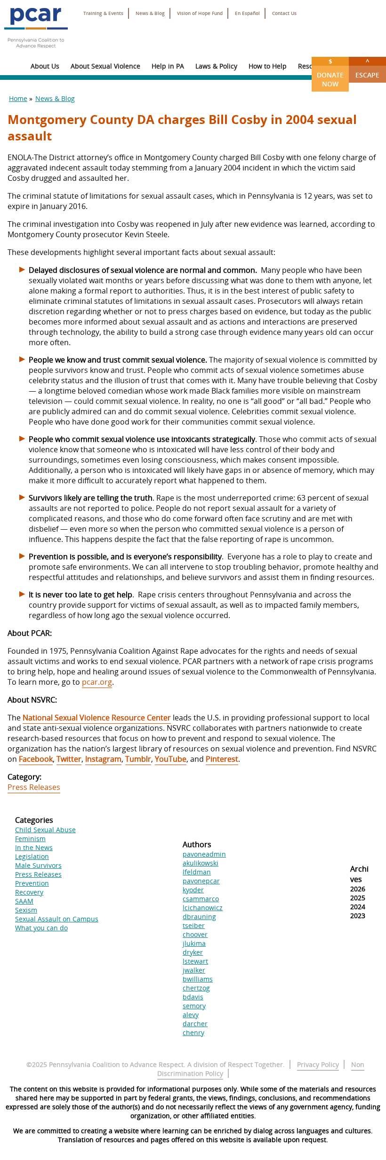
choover (195, 934)
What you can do (41, 927)
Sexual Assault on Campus (56, 918)
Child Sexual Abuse (45, 829)
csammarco (201, 898)
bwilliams (198, 978)
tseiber (194, 925)
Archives (359, 874)
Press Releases (34, 787)
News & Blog (150, 13)
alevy (191, 1014)
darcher (195, 1023)
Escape (367, 68)
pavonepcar (201, 880)
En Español (247, 13)
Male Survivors (38, 865)
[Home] (36, 51)
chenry (193, 1032)
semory (194, 1005)
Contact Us (284, 13)
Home (18, 98)
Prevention (32, 883)
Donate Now (330, 72)
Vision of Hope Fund (200, 13)
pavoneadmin (204, 854)
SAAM (24, 901)
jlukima (194, 943)
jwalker (194, 970)
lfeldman (197, 871)
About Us (45, 66)
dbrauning (199, 916)
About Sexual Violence (105, 66)
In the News (34, 847)
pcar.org (97, 682)
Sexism (26, 909)
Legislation (32, 856)
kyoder (193, 889)
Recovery (29, 892)
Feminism (30, 838)
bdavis (193, 996)
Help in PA (168, 66)
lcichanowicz (203, 907)
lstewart (195, 961)
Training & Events (103, 13)
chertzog (196, 987)
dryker (193, 952)
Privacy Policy (318, 1064)
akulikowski (200, 862)
